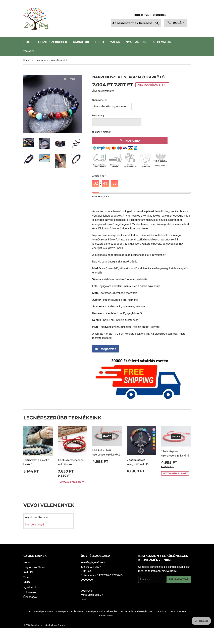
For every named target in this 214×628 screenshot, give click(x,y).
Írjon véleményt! (34, 524)
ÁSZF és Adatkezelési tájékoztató (136, 611)
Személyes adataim (43, 611)
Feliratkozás (178, 579)
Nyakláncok (136, 42)
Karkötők (81, 42)
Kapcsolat (161, 611)
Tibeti (99, 42)
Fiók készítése (158, 15)
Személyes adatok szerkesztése (101, 611)
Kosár (178, 23)
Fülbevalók (161, 42)
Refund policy (106, 615)
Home (27, 42)
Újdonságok (30, 597)
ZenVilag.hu (36, 625)
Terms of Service (178, 611)
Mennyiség (98, 115)
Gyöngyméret (99, 100)
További (28, 51)
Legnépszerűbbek (52, 42)
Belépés (138, 15)
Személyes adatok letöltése (69, 611)
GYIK (28, 611)
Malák (115, 42)
